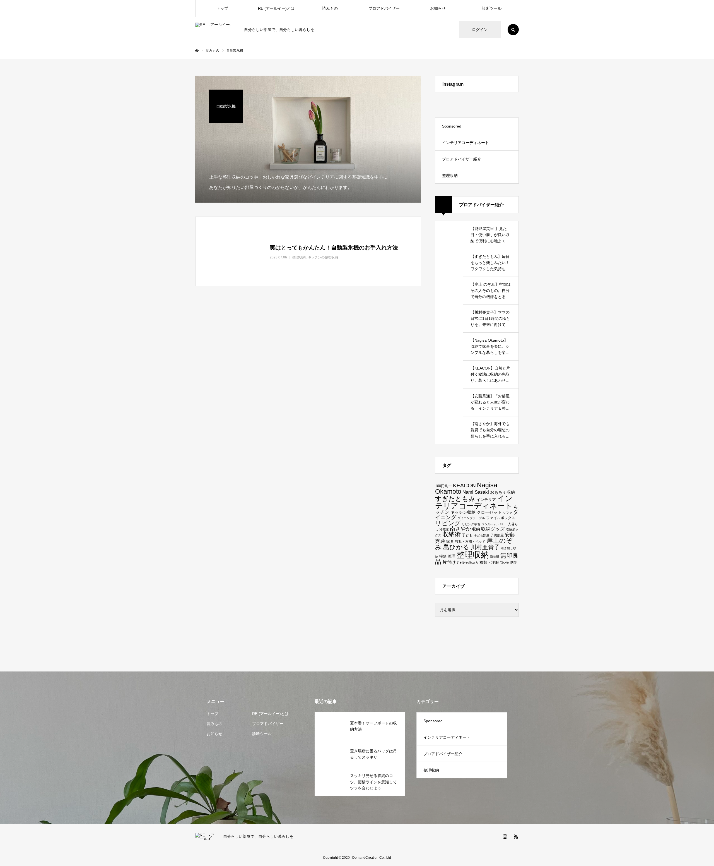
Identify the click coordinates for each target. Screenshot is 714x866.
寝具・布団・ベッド (470, 541)
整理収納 (450, 175)
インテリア (486, 499)
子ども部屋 (481, 535)
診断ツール (491, 8)
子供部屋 (497, 535)
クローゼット (489, 512)
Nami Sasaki (475, 492)
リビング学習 (471, 524)
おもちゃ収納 (502, 492)
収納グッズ (493, 529)
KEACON (464, 485)
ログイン (480, 29)
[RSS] (516, 836)
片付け (449, 562)
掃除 (443, 556)
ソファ (507, 512)
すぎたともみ (455, 498)
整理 (451, 556)
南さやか (460, 529)
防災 (513, 562)
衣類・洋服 (489, 562)
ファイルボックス (500, 518)
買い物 (504, 562)
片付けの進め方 (467, 562)
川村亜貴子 (485, 547)
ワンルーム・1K (492, 524)
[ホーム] (197, 51)
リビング (448, 523)
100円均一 (443, 486)
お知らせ (438, 8)
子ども (467, 535)
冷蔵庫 (444, 529)
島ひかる (456, 547)
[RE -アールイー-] (216, 30)
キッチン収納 (463, 512)
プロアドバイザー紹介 (461, 159)
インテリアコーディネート (465, 142)
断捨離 (494, 556)
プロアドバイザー (384, 8)
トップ (222, 8)
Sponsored (451, 126)
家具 (450, 541)
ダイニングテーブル (471, 518)
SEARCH (513, 29)
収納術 (451, 534)
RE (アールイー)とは (276, 8)
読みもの (330, 8)
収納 (476, 529)
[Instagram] (505, 836)
